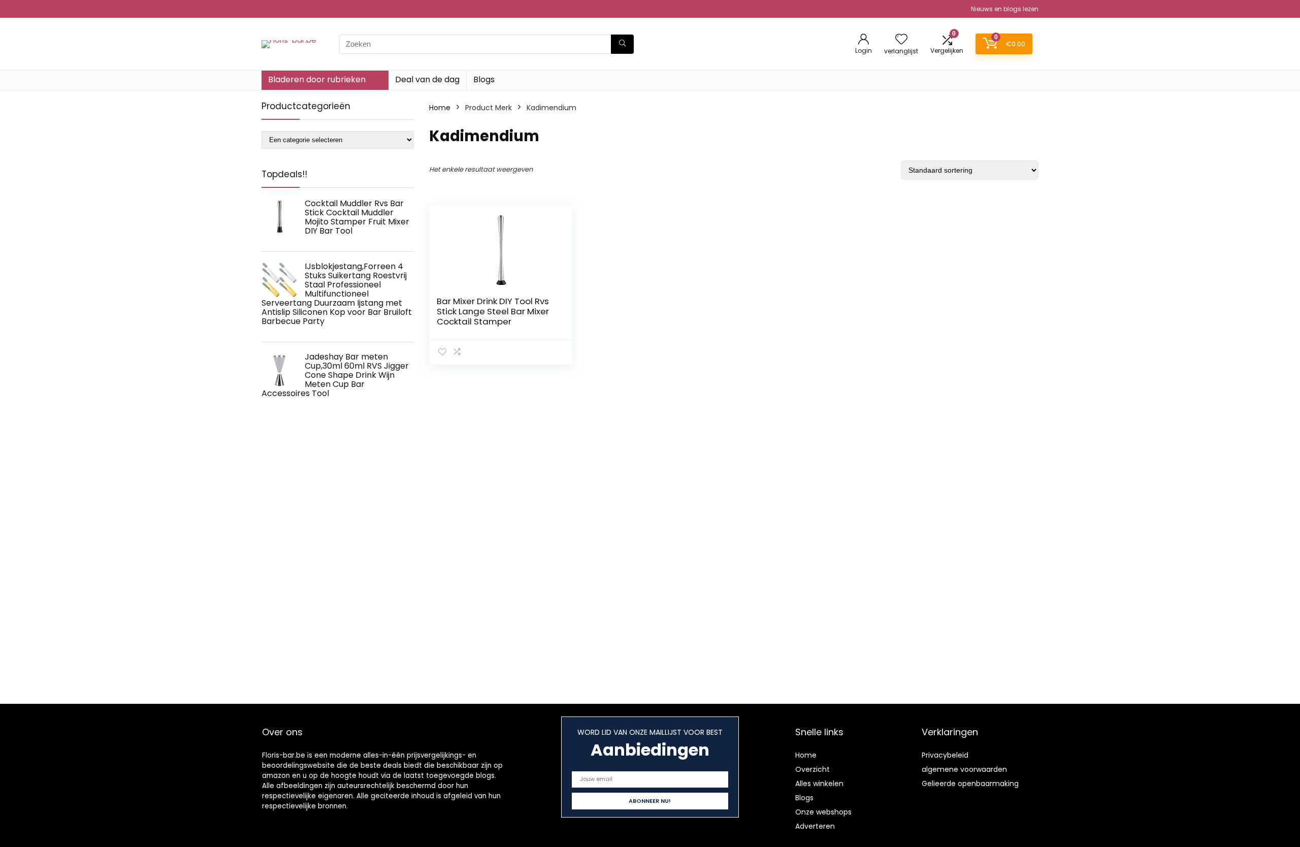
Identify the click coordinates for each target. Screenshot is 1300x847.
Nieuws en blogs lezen (1004, 9)
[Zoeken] (622, 44)
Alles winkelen (819, 783)
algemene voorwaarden (964, 769)
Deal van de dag (427, 79)
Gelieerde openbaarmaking (970, 783)
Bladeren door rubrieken (317, 79)
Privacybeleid (945, 755)
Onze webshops (823, 812)
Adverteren (815, 826)
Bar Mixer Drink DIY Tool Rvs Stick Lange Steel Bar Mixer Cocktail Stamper (493, 311)
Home (439, 108)
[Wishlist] (901, 39)
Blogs (484, 79)
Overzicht (812, 769)
